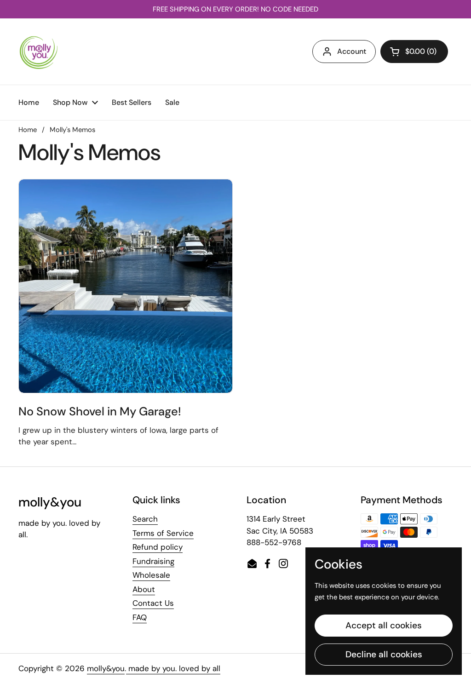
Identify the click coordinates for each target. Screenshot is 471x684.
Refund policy (157, 547)
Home (27, 129)
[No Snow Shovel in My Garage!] (125, 286)
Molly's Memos (72, 129)
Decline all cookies (383, 654)
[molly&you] (38, 51)
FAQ (139, 617)
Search (145, 519)
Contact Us (153, 603)
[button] (414, 51)
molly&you (106, 668)
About (143, 589)
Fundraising (153, 561)
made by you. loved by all (173, 668)
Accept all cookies (383, 625)
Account (351, 51)
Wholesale (151, 575)
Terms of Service (163, 533)
